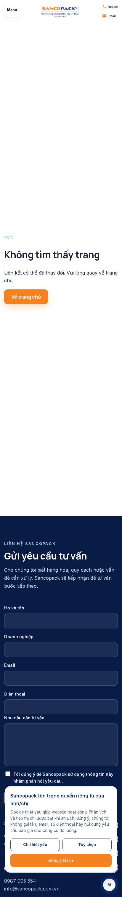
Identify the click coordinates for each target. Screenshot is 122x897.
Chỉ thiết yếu (35, 844)
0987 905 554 (20, 881)
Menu (12, 10)
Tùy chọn (87, 844)
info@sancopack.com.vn (32, 889)
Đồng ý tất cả (61, 860)
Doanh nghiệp (18, 636)
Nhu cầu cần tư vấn (24, 717)
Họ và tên (14, 607)
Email (9, 665)
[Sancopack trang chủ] (59, 11)
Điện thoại (14, 693)
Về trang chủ (26, 297)
